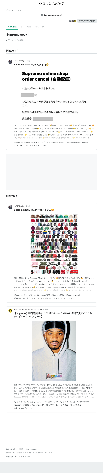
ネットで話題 (26, 26)
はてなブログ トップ (15, 10)
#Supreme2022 (83, 402)
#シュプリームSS (51, 402)
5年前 (46, 310)
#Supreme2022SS (21, 405)
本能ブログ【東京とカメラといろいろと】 (28, 310)
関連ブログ (39, 26)
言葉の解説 (12, 26)
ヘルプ (25, 453)
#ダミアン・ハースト (35, 298)
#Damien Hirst (19, 298)
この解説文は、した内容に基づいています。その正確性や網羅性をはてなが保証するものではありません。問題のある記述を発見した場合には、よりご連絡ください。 (18, 40)
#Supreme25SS (58, 295)
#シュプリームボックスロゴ (57, 405)
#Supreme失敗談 (74, 142)
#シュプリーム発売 (67, 402)
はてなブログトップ (45, 453)
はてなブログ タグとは (14, 453)
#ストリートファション (23, 145)
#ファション (69, 298)
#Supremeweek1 (58, 142)
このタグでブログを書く (87, 21)
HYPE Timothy (19, 61)
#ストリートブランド (53, 298)
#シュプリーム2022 (35, 402)
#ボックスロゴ (75, 405)
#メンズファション (41, 145)
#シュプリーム (44, 142)
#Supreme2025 (30, 142)
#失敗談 (85, 142)
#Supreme (18, 142)
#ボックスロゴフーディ (23, 408)
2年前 (28, 61)
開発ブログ (33, 453)
